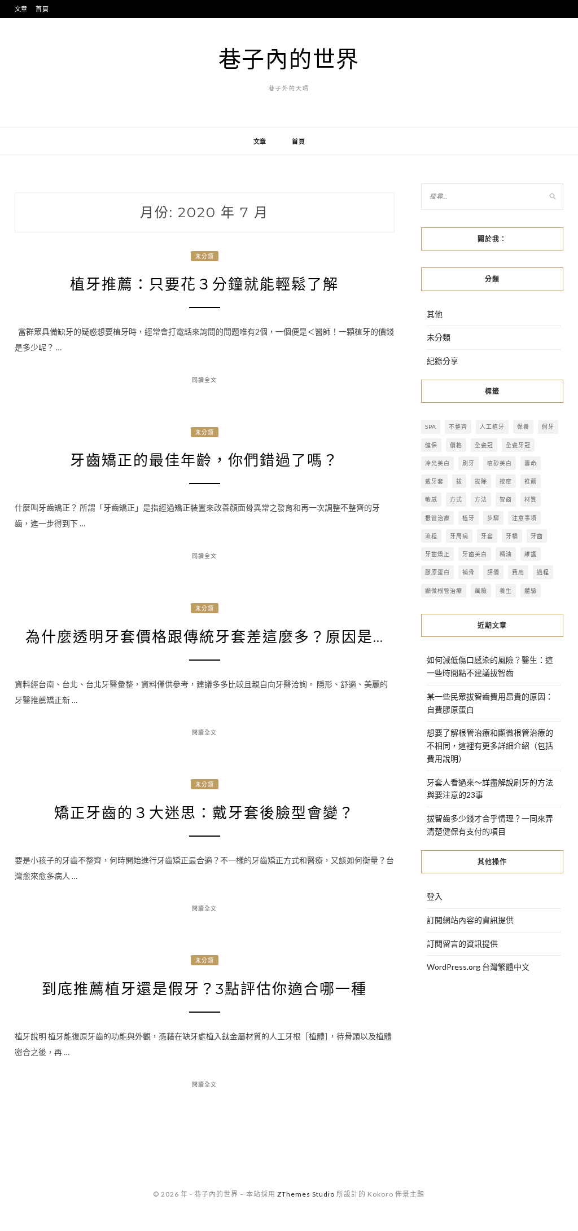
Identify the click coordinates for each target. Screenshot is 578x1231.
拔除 (481, 481)
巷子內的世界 (289, 58)
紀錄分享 (442, 361)
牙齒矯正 (437, 554)
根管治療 (437, 518)
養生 (506, 590)
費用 (518, 572)
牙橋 (512, 536)
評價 (493, 572)
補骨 (468, 572)
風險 (481, 590)
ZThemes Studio (306, 1194)
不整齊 (458, 426)
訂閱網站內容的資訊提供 (470, 920)
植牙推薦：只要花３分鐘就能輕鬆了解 (204, 284)
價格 (456, 445)
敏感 (431, 499)
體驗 (530, 590)
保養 (523, 426)
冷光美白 (437, 463)
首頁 (42, 8)
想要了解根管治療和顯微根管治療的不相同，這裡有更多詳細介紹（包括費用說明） (490, 745)
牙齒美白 (474, 554)
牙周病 (459, 536)
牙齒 (537, 536)
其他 (435, 314)
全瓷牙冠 (518, 445)
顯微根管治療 (443, 590)
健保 (431, 445)
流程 (431, 536)
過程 (543, 572)
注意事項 (524, 518)
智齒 (506, 499)
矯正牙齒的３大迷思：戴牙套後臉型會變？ (204, 813)
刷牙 (468, 463)
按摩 (506, 481)
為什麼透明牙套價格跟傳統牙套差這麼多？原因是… (204, 637)
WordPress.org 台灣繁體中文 (478, 966)
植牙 (468, 518)
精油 (506, 554)
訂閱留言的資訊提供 (462, 943)
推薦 (530, 481)
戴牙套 (434, 481)
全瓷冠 (484, 445)
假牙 (548, 426)
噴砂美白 (499, 463)
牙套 (487, 536)
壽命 (530, 463)
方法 (481, 499)
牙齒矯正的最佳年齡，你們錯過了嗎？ (204, 460)
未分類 (204, 256)
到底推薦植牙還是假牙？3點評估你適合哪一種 (204, 989)
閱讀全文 (204, 379)
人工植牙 (492, 426)
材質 (530, 499)
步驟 (493, 518)
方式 (456, 499)
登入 (435, 896)
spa (430, 426)
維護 (530, 554)
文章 (21, 8)
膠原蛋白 (437, 572)
